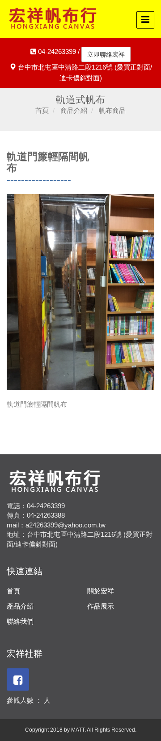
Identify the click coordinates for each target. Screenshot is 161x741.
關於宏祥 (100, 591)
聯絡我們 (20, 621)
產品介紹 (20, 606)
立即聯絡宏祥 (106, 54)
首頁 (13, 591)
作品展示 (100, 606)
